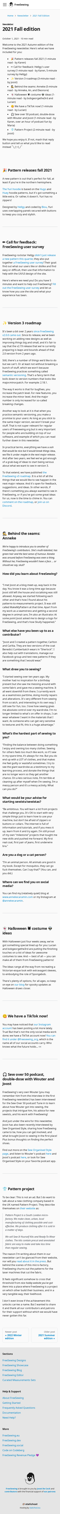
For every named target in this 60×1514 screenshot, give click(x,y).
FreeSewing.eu (11, 1435)
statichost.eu (34, 1507)
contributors (11, 1491)
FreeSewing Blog (12, 1370)
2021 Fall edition (41, 15)
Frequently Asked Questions (18, 1407)
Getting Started (11, 1403)
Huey (5, 192)
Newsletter (23, 15)
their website (27, 1208)
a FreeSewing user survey (28, 262)
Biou (44, 207)
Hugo (43, 189)
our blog (19, 984)
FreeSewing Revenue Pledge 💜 (20, 1455)
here (48, 1153)
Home (10, 15)
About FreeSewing (13, 1398)
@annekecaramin (12, 900)
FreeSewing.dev (11, 1440)
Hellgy (21, 207)
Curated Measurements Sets (19, 1380)
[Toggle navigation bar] (4, 4)
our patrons (49, 1491)
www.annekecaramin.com (17, 897)
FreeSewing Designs (14, 1360)
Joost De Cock (43, 1488)
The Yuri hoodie (11, 189)
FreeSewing (11, 1488)
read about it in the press (31, 1261)
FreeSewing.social (12, 1445)
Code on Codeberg (13, 1450)
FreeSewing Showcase (15, 1365)
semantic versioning (14, 375)
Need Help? (9, 1417)
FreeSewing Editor (13, 1375)
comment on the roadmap (17, 502)
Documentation (11, 1412)
